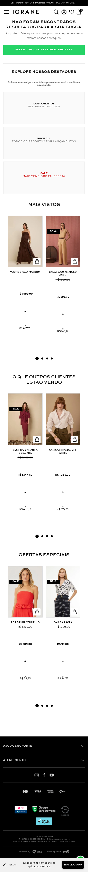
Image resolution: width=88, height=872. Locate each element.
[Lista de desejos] (71, 12)
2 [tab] (42, 358)
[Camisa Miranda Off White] (63, 419)
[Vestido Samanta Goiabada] (25, 419)
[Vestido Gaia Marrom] (25, 241)
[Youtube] (51, 775)
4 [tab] (52, 358)
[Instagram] (36, 775)
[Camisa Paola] (63, 592)
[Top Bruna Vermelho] (25, 592)
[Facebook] (44, 775)
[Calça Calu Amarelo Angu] (63, 241)
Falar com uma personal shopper (44, 50)
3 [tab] (47, 358)
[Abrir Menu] (6, 12)
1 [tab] (37, 358)
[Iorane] (26, 14)
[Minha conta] (64, 12)
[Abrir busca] (56, 12)
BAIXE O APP (73, 864)
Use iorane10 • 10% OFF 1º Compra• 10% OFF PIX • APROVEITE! (42, 3)
